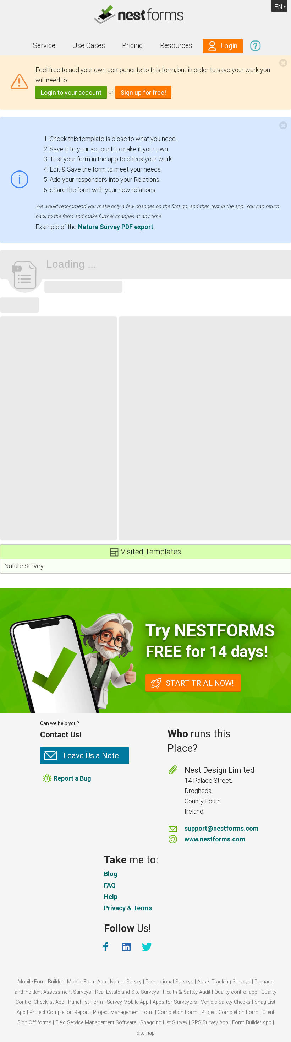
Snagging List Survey (163, 1023)
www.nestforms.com (215, 839)
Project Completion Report (59, 1012)
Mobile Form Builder (40, 982)
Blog (110, 874)
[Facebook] (106, 947)
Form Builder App (251, 1023)
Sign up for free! (143, 92)
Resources (176, 46)
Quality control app (235, 992)
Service (44, 46)
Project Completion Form (229, 1012)
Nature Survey (24, 566)
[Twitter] (147, 947)
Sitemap (145, 1033)
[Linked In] (127, 947)
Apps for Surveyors (175, 1002)
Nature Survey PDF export (115, 226)
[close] (283, 63)
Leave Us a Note (91, 755)
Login (228, 46)
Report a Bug (72, 778)
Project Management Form (123, 1012)
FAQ (110, 885)
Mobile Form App (86, 982)
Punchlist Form (85, 1002)
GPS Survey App (209, 1023)
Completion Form (177, 1012)
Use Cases (88, 46)
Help (110, 896)
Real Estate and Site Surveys (127, 992)
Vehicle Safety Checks (226, 1002)
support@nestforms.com (222, 828)
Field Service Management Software (95, 1023)
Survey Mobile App (128, 1002)
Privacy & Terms (128, 908)
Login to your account (71, 92)
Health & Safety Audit (186, 992)
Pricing (132, 46)
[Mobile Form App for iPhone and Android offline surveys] (145, 15)
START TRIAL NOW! (200, 683)
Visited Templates (151, 551)
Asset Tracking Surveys (224, 982)
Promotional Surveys (169, 982)
